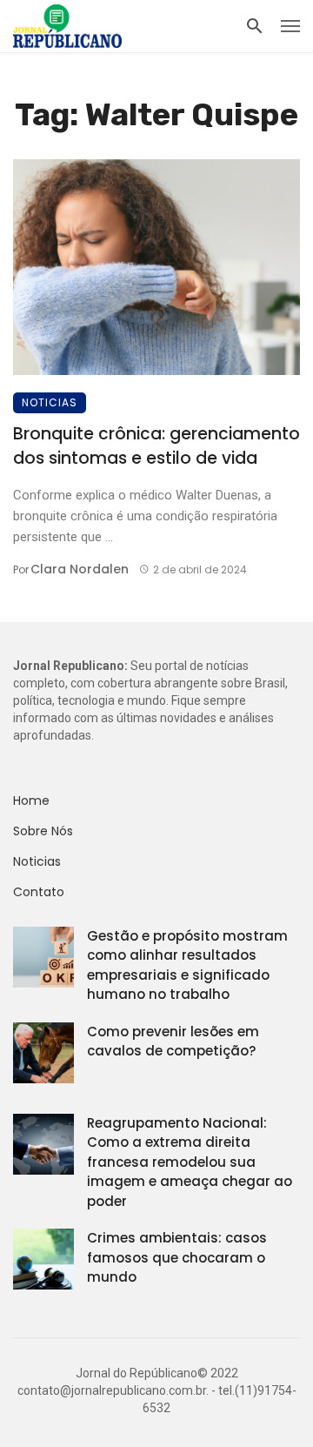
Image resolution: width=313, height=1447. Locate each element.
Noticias (49, 402)
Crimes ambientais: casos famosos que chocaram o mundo (177, 1257)
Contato (38, 892)
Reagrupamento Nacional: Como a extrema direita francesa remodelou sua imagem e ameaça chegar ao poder (189, 1162)
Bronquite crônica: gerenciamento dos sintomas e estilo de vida (156, 446)
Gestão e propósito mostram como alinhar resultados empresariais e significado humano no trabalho (187, 965)
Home (31, 800)
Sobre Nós (43, 831)
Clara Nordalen (79, 569)
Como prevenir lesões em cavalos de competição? (173, 1041)
